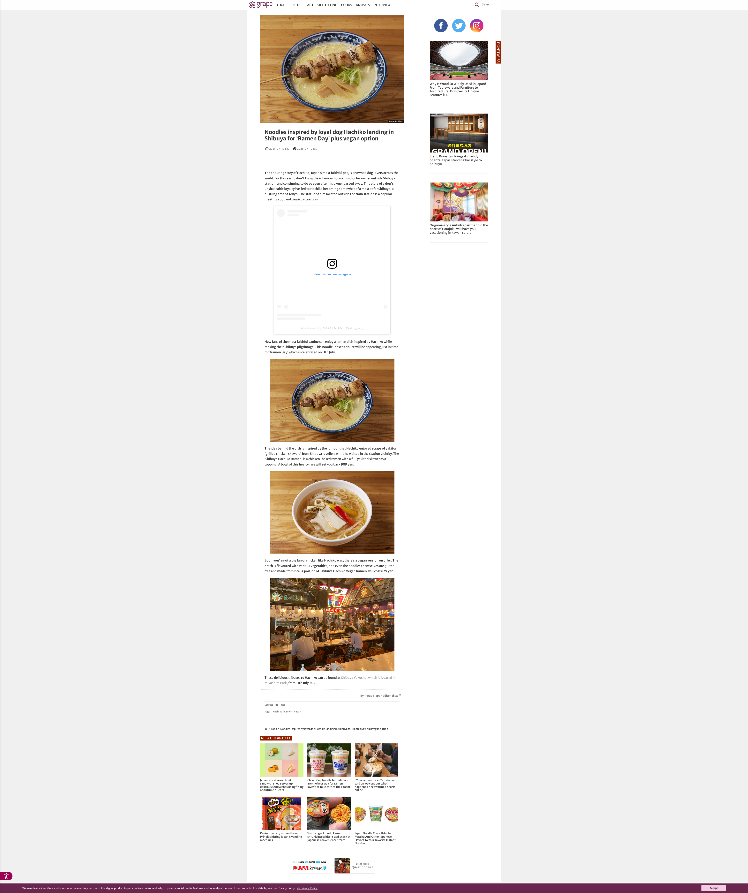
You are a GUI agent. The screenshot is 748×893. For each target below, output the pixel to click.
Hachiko (277, 711)
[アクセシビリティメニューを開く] (6, 876)
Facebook (441, 25)
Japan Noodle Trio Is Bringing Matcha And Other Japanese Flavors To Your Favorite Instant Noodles (375, 838)
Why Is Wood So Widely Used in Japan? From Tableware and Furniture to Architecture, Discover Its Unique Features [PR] (458, 89)
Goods (346, 5)
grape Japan (261, 5)
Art (310, 5)
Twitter (459, 25)
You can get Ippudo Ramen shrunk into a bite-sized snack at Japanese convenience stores (328, 837)
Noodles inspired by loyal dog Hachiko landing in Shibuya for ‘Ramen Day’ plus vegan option (329, 135)
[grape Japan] (266, 729)
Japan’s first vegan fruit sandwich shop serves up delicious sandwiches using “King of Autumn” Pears (281, 785)
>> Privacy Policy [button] (307, 888)
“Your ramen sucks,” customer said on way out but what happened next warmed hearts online (375, 785)
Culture (296, 5)
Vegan (297, 711)
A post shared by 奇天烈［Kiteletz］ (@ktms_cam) (332, 328)
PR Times (399, 121)
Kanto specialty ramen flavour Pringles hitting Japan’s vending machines (281, 837)
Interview (382, 5)
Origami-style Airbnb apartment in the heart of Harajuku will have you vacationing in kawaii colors (459, 228)
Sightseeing (327, 5)
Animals (363, 5)
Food (281, 5)
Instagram (476, 25)
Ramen (288, 711)
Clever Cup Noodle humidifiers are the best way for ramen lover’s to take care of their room (328, 783)
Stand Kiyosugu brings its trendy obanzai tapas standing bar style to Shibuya (456, 160)
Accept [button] (713, 888)
